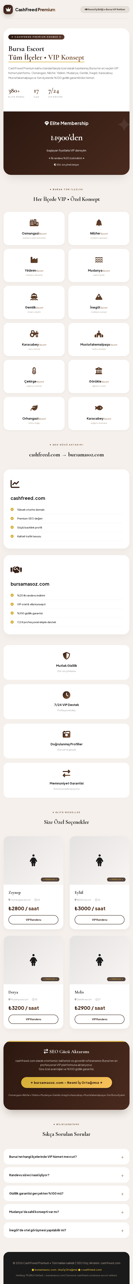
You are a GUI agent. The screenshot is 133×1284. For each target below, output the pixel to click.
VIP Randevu (33, 919)
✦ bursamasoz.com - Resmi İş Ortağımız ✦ (66, 1083)
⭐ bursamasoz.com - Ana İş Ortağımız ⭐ (56, 1269)
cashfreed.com (92, 1269)
